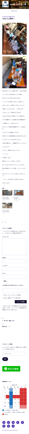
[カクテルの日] (7, 205)
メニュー (15, 11)
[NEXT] (25, 385)
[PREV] (3, 385)
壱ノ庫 (13, 16)
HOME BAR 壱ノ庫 (18, 4)
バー (5, 222)
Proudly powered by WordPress (10, 430)
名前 (4, 257)
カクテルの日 (5, 210)
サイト (4, 273)
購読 (5, 359)
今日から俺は (5, 197)
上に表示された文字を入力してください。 (13, 285)
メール (4, 265)
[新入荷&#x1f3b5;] (19, 192)
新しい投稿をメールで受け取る (12, 298)
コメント (5, 236)
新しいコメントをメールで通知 (12, 295)
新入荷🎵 (16, 197)
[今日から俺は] (7, 192)
